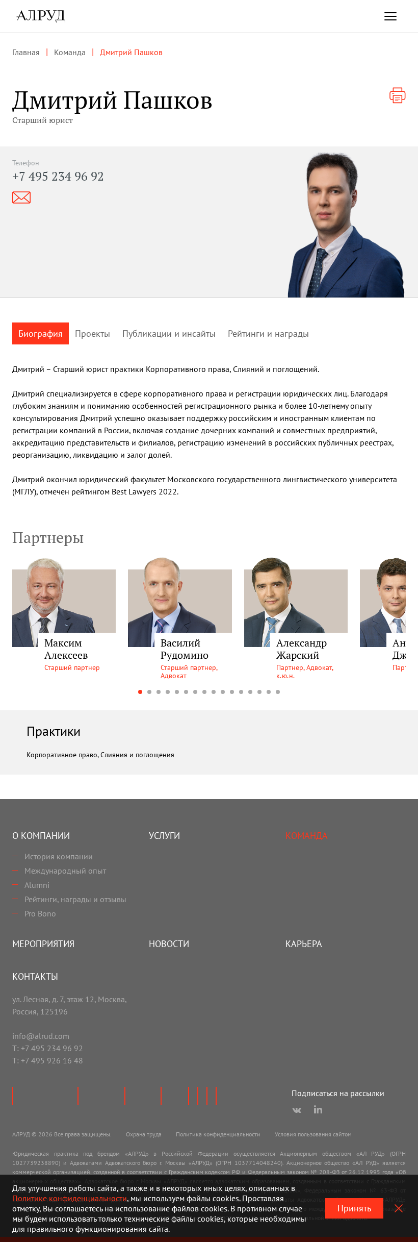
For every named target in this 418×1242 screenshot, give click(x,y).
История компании (58, 856)
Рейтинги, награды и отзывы (75, 899)
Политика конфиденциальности (218, 1134)
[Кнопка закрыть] (398, 1208)
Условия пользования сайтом (313, 1134)
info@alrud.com (40, 1036)
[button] (140, 692)
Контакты (35, 976)
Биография (40, 333)
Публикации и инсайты (169, 333)
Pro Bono (40, 913)
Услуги (164, 835)
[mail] (21, 197)
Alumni (36, 885)
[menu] (390, 16)
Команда (306, 835)
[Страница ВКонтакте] (297, 1110)
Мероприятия (43, 944)
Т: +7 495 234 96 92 (47, 1048)
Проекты (92, 333)
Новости (169, 944)
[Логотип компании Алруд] (40, 16)
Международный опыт (65, 870)
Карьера (303, 944)
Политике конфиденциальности (69, 1198)
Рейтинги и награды (268, 333)
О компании (41, 835)
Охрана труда (144, 1134)
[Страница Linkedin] (318, 1110)
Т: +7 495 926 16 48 (47, 1060)
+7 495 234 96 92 (58, 176)
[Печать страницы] (397, 95)
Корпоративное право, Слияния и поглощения (100, 754)
